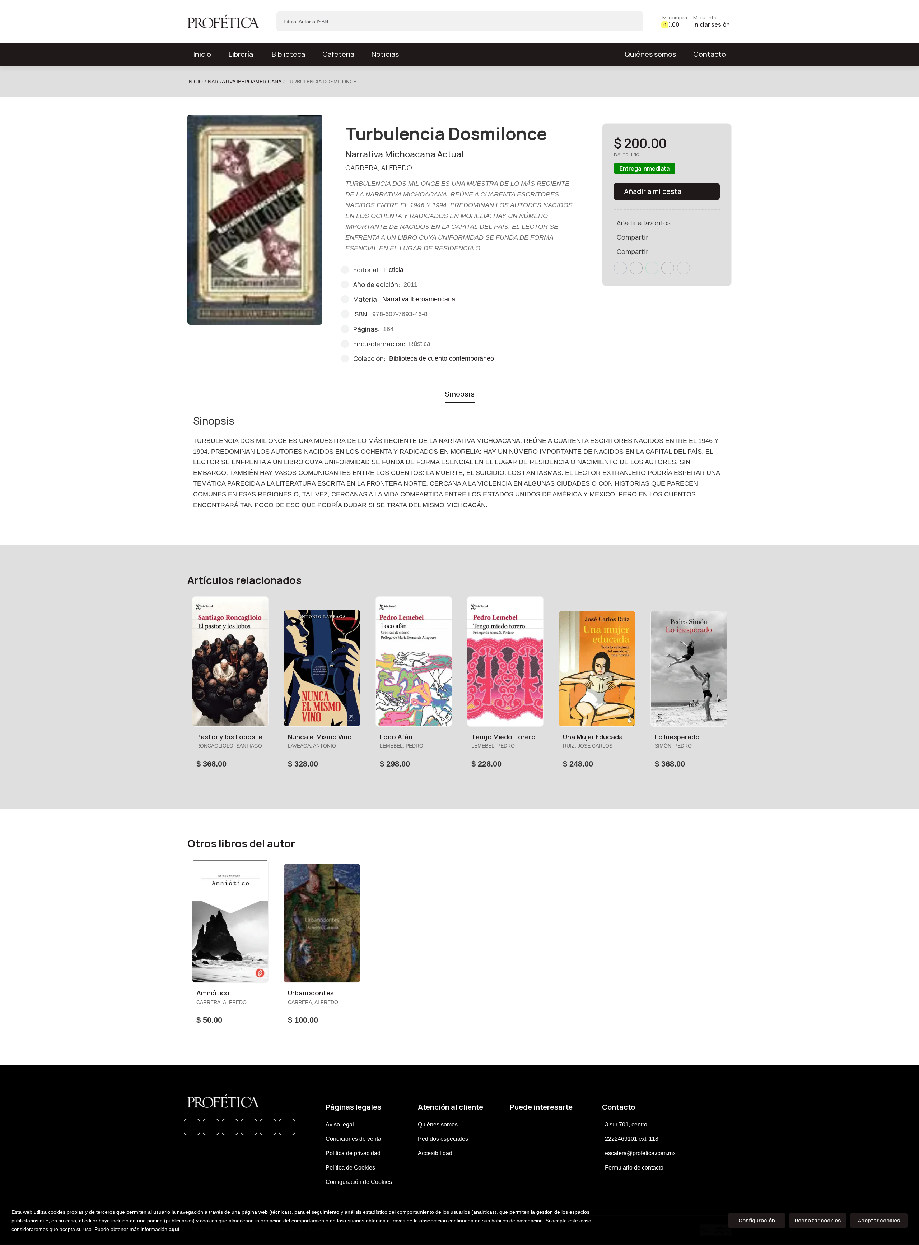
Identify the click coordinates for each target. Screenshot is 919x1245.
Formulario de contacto (634, 1168)
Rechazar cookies (818, 1220)
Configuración (756, 1220)
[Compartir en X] (636, 268)
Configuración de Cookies (359, 1182)
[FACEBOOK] (211, 1127)
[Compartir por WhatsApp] (651, 268)
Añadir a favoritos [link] (644, 222)
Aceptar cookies (879, 1220)
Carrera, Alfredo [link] (378, 167)
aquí (174, 1229)
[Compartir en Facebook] (620, 268)
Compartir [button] (632, 237)
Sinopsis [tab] (460, 394)
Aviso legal (340, 1124)
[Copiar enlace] (683, 268)
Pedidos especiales (443, 1139)
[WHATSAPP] (192, 1127)
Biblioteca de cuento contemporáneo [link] (441, 358)
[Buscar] (631, 21)
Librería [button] (240, 54)
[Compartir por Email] (667, 268)
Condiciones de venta (353, 1139)
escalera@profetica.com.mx (640, 1153)
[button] (675, 21)
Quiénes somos (650, 54)
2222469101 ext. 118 (631, 1139)
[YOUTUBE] (287, 1127)
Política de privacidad (353, 1153)
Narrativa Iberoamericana (244, 81)
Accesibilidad (435, 1153)
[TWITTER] (230, 1127)
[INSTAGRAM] (249, 1127)
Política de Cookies (350, 1168)
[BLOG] (268, 1127)
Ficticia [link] (393, 269)
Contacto (709, 54)
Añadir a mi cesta (652, 191)
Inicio (195, 81)
